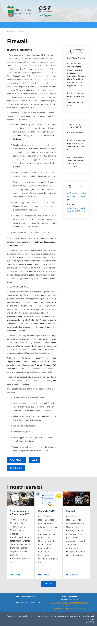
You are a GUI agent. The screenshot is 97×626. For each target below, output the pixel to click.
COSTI (34, 459)
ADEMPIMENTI (16, 459)
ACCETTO (90, 622)
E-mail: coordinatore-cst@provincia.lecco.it (74, 604)
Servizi (19, 31)
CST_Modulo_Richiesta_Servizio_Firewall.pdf (76, 196)
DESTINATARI (16, 467)
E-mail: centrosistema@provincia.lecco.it (69, 607)
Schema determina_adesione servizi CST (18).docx (76, 207)
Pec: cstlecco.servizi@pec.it (61, 602)
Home (10, 31)
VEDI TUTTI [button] (48, 583)
